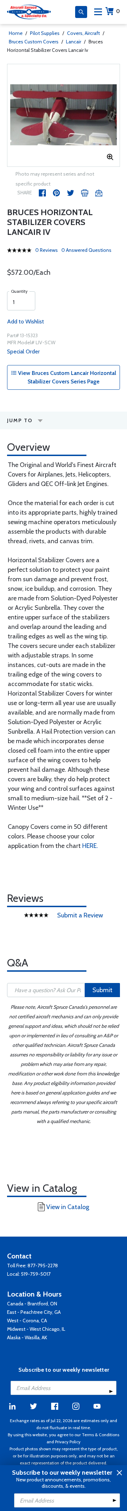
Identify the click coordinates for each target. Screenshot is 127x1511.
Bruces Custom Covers (34, 41)
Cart (118, 11)
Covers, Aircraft (83, 33)
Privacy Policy (67, 1441)
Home (16, 33)
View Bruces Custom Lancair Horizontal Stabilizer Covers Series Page (66, 377)
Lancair (73, 41)
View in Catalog (67, 1206)
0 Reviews (46, 250)
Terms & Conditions (100, 1434)
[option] (63, 115)
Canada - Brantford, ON (32, 1303)
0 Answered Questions (86, 250)
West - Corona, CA (27, 1320)
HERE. (90, 845)
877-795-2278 (43, 1265)
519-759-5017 (35, 1274)
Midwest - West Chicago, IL (36, 1329)
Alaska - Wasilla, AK (27, 1337)
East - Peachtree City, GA (34, 1312)
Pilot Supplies (45, 33)
